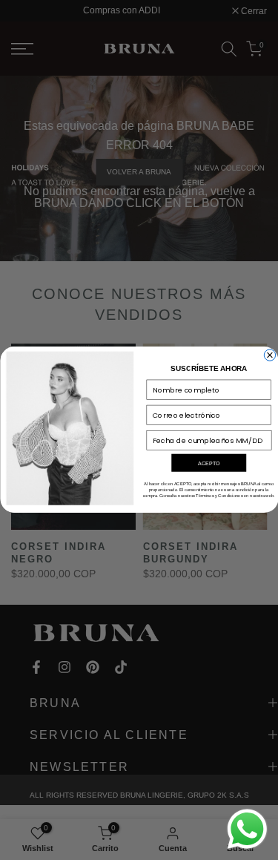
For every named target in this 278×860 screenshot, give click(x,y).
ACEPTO (208, 463)
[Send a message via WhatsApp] (247, 829)
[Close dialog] (269, 355)
